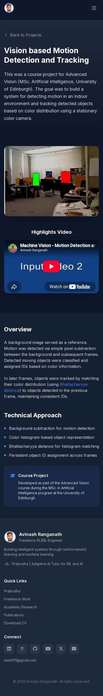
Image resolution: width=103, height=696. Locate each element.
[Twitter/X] (61, 649)
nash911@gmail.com (20, 660)
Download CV (15, 623)
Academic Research (20, 607)
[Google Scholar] (22, 649)
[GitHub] (35, 649)
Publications (14, 615)
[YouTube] (48, 649)
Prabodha (12, 591)
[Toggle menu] (94, 8)
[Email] (74, 649)
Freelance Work (17, 599)
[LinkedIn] (9, 649)
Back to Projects (25, 34)
